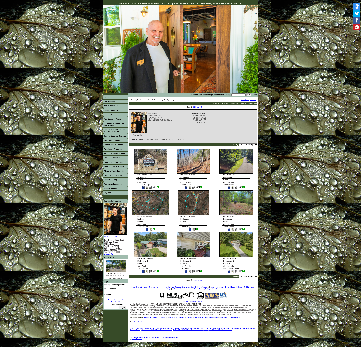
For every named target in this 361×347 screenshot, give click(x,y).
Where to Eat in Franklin (113, 162)
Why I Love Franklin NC (113, 175)
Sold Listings (249, 287)
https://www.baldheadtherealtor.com (160, 120)
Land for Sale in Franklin (113, 145)
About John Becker (111, 106)
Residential (148, 139)
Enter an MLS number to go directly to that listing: (211, 95)
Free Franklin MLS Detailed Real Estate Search (114, 131)
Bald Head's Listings (112, 140)
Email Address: (110, 289)
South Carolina (138, 322)
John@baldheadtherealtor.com (158, 119)
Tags (168, 289)
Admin (175, 289)
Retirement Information (113, 184)
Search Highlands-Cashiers (115, 136)
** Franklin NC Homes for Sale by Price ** (114, 124)
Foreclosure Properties (113, 149)
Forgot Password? (115, 300)
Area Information (217, 287)
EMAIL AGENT (109, 254)
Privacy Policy (204, 289)
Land (156, 139)
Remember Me (116, 305)
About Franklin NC (111, 110)
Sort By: (236, 145)
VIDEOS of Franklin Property (115, 153)
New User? (115, 302)
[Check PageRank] (136, 339)
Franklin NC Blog (110, 180)
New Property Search (248, 100)
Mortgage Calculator (112, 158)
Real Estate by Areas (112, 119)
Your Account (109, 101)
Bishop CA (156, 317)
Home (106, 97)
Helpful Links (230, 287)
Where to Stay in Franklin (114, 171)
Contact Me (108, 115)
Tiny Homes (108, 193)
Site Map (215, 289)
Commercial (164, 139)
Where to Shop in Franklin (114, 167)
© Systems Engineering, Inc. (193, 301)
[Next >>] (198, 107)
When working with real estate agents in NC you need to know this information (154, 337)
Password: (108, 295)
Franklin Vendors (110, 188)
